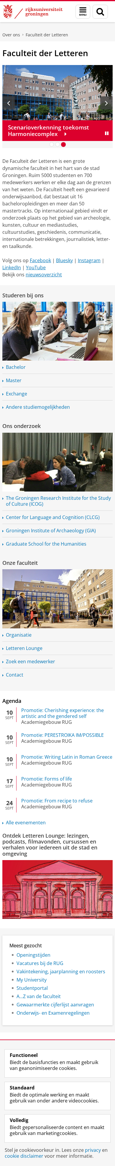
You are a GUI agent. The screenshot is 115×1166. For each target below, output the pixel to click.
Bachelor (16, 367)
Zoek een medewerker (30, 661)
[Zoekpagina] (100, 11)
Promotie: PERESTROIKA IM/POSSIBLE (62, 735)
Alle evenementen (26, 823)
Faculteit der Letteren (47, 35)
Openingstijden (33, 955)
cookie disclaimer (24, 1156)
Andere (38, 407)
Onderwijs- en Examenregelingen (53, 1013)
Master (14, 380)
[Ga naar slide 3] (63, 144)
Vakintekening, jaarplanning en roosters (61, 971)
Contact (14, 675)
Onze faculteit (20, 563)
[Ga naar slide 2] (57, 144)
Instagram (89, 260)
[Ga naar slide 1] (52, 144)
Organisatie (19, 635)
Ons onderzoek (21, 426)
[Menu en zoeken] (82, 11)
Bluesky (64, 260)
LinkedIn (11, 267)
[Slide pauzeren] (107, 133)
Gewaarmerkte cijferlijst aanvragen (55, 1005)
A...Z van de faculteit (39, 996)
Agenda (11, 701)
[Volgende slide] (106, 102)
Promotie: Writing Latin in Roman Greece (66, 757)
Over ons (11, 35)
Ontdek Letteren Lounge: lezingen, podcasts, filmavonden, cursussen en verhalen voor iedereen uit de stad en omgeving (49, 845)
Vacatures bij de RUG (40, 963)
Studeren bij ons (23, 295)
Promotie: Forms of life (46, 779)
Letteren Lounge (24, 648)
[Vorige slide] (8, 102)
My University (32, 980)
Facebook (40, 260)
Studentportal (32, 988)
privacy (93, 1150)
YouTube (36, 267)
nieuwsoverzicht (44, 274)
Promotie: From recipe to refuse (57, 801)
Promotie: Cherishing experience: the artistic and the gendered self (62, 713)
